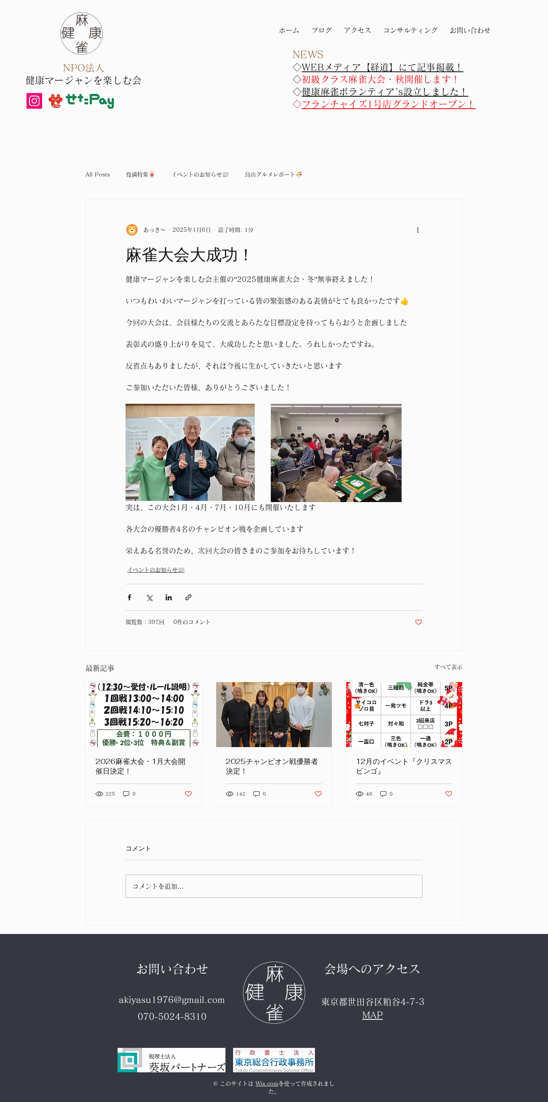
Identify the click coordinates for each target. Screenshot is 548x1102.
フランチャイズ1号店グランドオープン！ (388, 104)
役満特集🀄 (140, 174)
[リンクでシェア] (188, 597)
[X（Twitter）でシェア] (149, 597)
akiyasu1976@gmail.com (172, 999)
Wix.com (267, 1083)
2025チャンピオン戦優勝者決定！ (272, 766)
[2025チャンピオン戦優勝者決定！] (274, 714)
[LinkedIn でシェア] (169, 597)
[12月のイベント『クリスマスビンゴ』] (404, 714)
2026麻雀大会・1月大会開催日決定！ (140, 766)
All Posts (97, 174)
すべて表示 (448, 667)
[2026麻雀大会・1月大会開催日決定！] (144, 714)
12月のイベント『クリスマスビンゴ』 (404, 766)
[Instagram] (34, 101)
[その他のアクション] (417, 230)
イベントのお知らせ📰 (200, 174)
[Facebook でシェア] (129, 597)
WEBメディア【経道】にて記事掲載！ (382, 67)
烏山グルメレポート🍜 (273, 174)
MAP (372, 1015)
